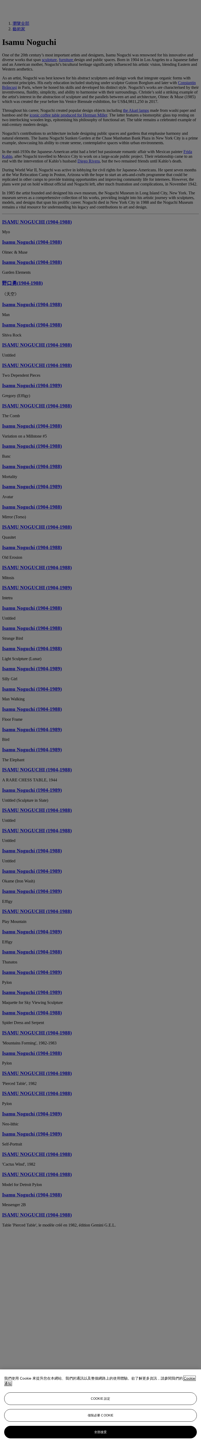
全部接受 (100, 1432)
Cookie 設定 (100, 1398)
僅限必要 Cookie (100, 1415)
